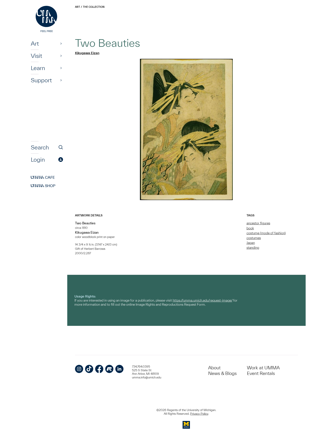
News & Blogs (222, 373)
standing (253, 247)
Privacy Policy (199, 413)
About (214, 367)
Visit (36, 55)
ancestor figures (258, 223)
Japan (251, 243)
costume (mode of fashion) (266, 233)
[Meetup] (109, 369)
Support (41, 80)
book (250, 228)
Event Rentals (261, 373)
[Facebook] (99, 369)
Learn (38, 68)
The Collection (93, 6)
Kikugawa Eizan (87, 53)
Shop (43, 186)
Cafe (43, 177)
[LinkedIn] (119, 369)
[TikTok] (89, 369)
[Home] (47, 19)
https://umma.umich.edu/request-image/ (202, 300)
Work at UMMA (263, 367)
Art (35, 43)
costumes (254, 238)
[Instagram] (79, 369)
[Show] (61, 43)
